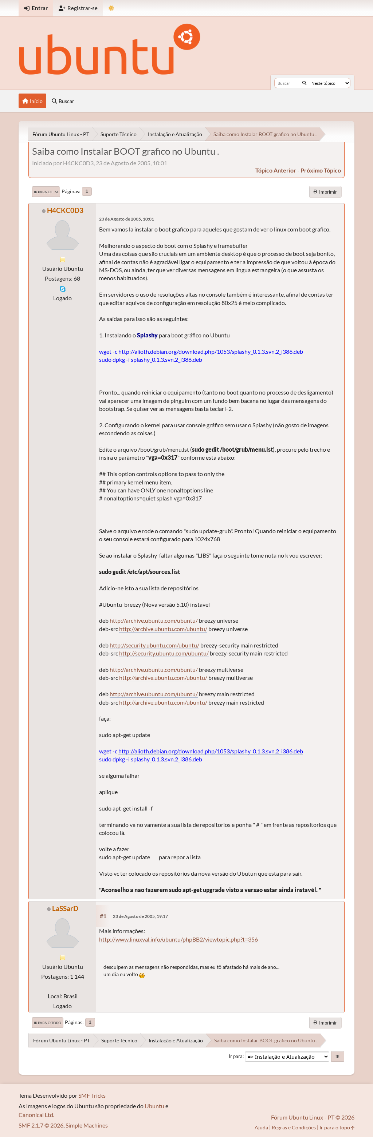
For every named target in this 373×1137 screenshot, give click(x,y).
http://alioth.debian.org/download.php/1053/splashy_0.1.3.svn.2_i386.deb (210, 351)
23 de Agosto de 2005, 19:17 (140, 916)
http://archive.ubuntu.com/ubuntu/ (154, 620)
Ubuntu (154, 1105)
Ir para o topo (47, 1023)
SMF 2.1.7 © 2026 (41, 1125)
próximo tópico (321, 170)
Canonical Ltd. (36, 1114)
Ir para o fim (46, 192)
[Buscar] (304, 83)
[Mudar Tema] (111, 8)
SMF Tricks (92, 1095)
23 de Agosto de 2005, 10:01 (126, 219)
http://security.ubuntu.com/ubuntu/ (154, 645)
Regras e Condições (294, 1127)
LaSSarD (65, 908)
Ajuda (261, 1127)
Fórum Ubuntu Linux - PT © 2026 (312, 1117)
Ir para (236, 1056)
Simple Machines (87, 1125)
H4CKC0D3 (65, 210)
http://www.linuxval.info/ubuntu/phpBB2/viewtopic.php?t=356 (178, 939)
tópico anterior (275, 170)
